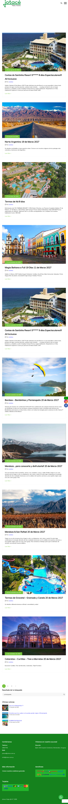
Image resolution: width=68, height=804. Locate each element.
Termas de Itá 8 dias (15, 201)
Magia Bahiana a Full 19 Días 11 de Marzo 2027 (28, 267)
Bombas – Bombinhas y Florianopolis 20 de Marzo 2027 (32, 400)
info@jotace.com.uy (7, 757)
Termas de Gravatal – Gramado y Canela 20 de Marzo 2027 (34, 597)
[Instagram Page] (66, 401)
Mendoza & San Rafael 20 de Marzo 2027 (25, 531)
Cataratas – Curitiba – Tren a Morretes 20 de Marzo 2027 (33, 659)
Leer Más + (8, 93)
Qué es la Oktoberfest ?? (16, 705)
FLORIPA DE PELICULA (15, 720)
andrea (11, 82)
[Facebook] (66, 405)
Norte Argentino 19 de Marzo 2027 (22, 141)
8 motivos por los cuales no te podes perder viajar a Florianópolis (28, 713)
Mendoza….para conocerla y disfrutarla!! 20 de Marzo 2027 (33, 466)
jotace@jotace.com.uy (8, 753)
